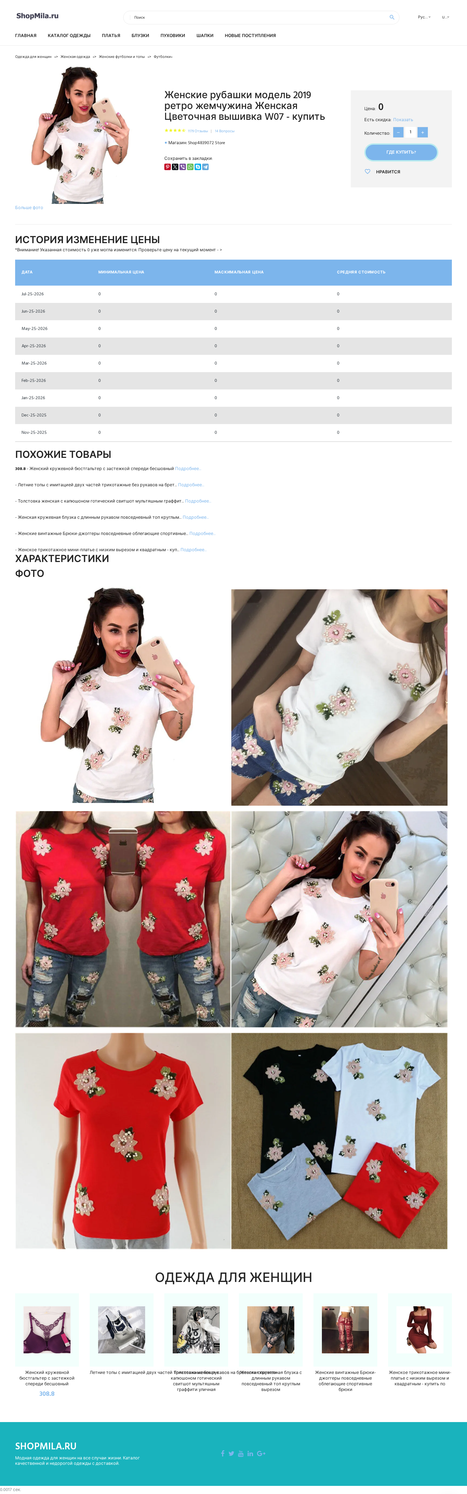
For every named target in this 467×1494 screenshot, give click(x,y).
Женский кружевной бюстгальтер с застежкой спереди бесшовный (47, 1378)
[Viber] (182, 167)
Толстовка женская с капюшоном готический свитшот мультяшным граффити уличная (196, 1381)
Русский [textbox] (425, 17)
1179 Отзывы (198, 131)
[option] (84, 139)
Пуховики (173, 35)
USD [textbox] (445, 17)
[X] (175, 167)
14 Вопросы (225, 131)
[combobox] (423, 17)
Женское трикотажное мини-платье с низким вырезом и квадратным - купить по (420, 1378)
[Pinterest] (167, 167)
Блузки (140, 35)
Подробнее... (188, 468)
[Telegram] (205, 167)
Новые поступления (250, 35)
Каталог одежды (69, 35)
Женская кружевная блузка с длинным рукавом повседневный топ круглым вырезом (271, 1381)
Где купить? (401, 152)
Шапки (205, 35)
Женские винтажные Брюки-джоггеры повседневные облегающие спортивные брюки (345, 1381)
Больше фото (29, 207)
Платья (111, 35)
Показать (403, 120)
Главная (25, 35)
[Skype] (198, 167)
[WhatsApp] (190, 167)
